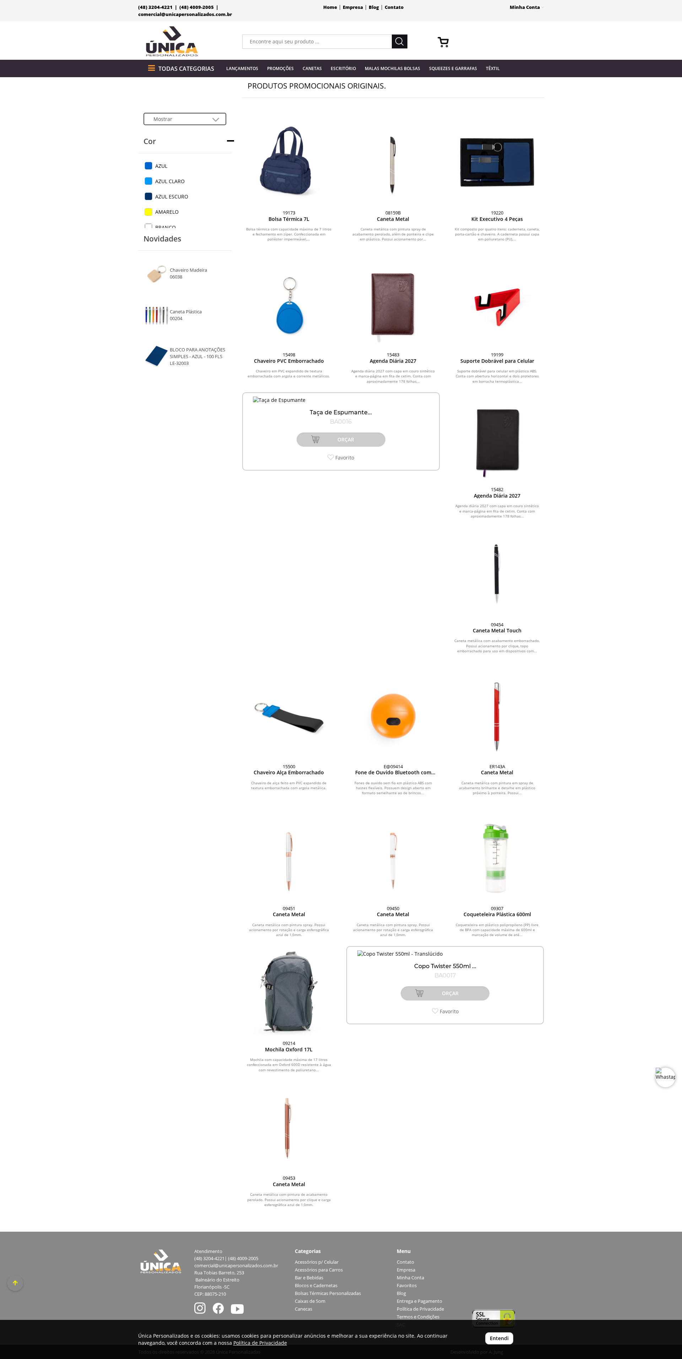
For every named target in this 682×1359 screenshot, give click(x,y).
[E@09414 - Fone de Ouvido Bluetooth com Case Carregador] (393, 716)
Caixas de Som (310, 1301)
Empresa (353, 7)
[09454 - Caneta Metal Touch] (497, 574)
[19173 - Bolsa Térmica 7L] (289, 162)
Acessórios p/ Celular (317, 1262)
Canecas (303, 1309)
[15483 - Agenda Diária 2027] (393, 304)
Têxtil (493, 68)
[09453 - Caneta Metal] (289, 1127)
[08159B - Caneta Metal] (393, 162)
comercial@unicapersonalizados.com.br (185, 14)
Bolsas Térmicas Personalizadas (328, 1293)
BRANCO (165, 227)
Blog (374, 7)
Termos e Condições (418, 1317)
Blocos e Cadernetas (316, 1286)
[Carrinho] (488, 41)
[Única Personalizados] (172, 41)
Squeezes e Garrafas (453, 68)
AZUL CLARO (170, 181)
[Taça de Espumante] (341, 400)
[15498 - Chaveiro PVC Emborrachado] (289, 304)
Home (330, 7)
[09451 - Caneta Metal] (289, 858)
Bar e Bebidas (309, 1278)
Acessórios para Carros (319, 1270)
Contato (394, 7)
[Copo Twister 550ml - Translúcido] (445, 953)
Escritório (343, 68)
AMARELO (167, 211)
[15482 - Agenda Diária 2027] (497, 439)
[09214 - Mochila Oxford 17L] (289, 993)
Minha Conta (410, 1278)
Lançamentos (242, 68)
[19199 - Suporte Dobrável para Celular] (497, 304)
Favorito (344, 457)
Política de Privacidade (420, 1309)
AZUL (161, 166)
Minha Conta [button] (525, 7)
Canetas (312, 68)
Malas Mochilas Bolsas (392, 68)
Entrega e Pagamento (419, 1301)
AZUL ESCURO (171, 196)
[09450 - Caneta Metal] (393, 858)
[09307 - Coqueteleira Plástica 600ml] (497, 858)
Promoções (280, 68)
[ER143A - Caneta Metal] (497, 716)
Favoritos (407, 1286)
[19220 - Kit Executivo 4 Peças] (497, 162)
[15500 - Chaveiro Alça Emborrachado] (289, 716)
